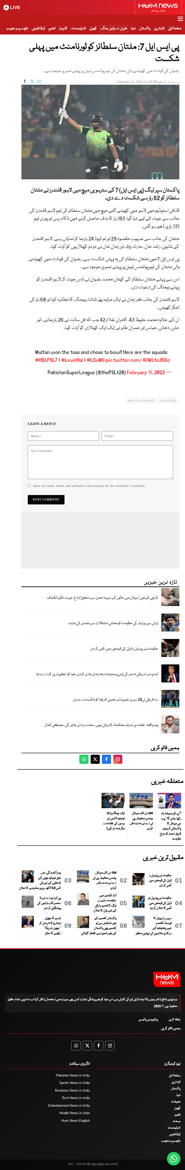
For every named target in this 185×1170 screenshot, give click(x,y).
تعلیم (52, 28)
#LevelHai (72, 360)
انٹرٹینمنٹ (78, 28)
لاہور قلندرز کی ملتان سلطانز (141, 400)
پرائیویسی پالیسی (148, 1019)
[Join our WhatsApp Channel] (173, 1158)
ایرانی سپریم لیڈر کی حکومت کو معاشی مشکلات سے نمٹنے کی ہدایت (113, 623)
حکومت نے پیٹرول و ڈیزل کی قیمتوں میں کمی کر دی (124, 649)
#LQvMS (96, 360)
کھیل (93, 28)
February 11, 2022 (146, 372)
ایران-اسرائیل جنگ (113, 28)
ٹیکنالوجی (38, 28)
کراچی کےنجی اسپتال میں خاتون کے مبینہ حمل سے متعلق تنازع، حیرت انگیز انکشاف (102, 598)
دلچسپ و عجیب (17, 28)
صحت (176, 1121)
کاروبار (63, 28)
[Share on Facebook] (24, 81)
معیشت (175, 1101)
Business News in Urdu (72, 1090)
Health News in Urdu (74, 1113)
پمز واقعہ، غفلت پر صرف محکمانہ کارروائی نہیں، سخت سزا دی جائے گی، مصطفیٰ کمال (101, 725)
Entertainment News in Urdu (69, 1105)
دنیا (133, 28)
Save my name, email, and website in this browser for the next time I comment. (89, 486)
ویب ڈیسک (173, 82)
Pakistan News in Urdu (73, 1075)
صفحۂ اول (175, 28)
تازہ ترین (159, 28)
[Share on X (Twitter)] (32, 81)
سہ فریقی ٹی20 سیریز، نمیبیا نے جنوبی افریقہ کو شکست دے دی (115, 699)
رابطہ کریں (174, 1019)
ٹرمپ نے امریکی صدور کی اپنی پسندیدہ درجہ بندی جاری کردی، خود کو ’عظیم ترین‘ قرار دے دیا (97, 674)
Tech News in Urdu (76, 1098)
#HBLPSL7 (46, 360)
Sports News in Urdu (74, 1083)
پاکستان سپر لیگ (168, 400)
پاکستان (144, 28)
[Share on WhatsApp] (39, 81)
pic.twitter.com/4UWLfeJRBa (138, 360)
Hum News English (75, 1120)
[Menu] (180, 21)
